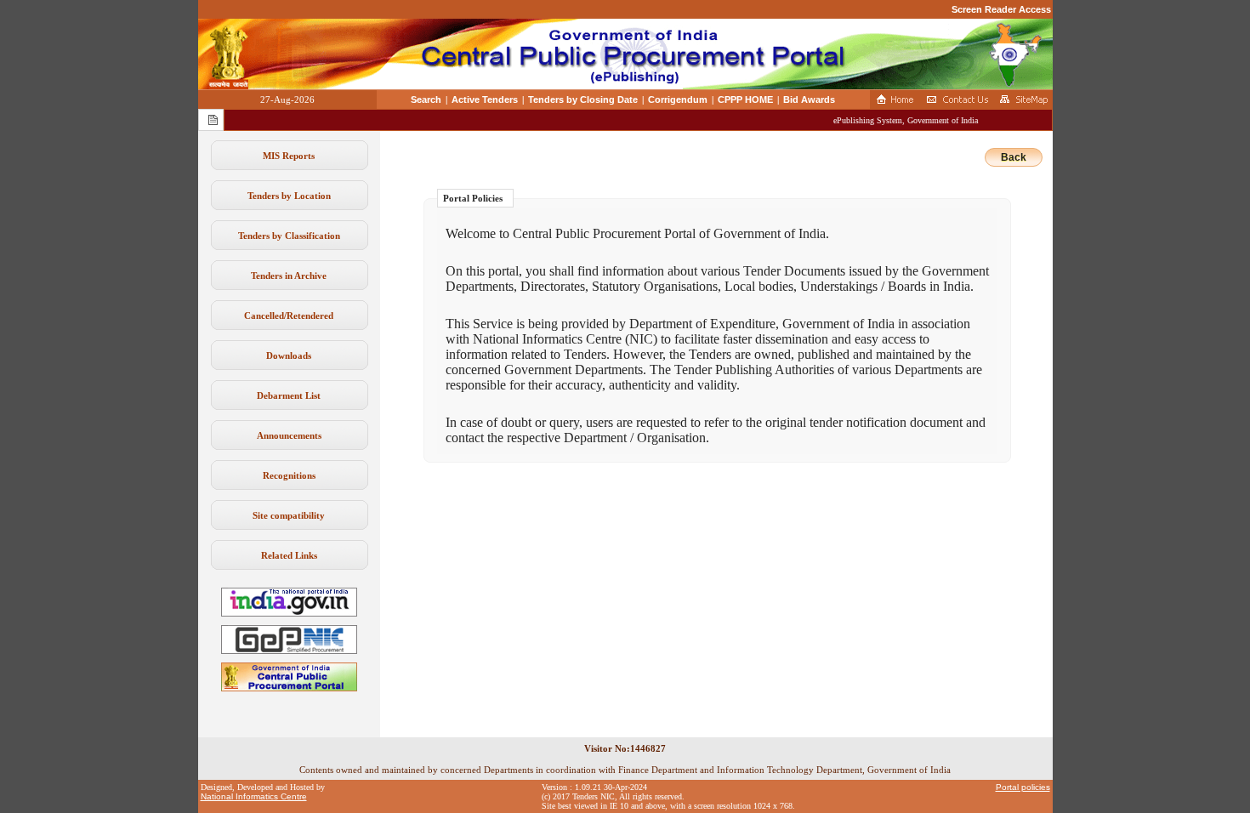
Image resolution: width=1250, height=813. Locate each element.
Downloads (288, 355)
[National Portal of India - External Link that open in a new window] (289, 613)
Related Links (289, 555)
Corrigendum (677, 99)
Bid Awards (809, 99)
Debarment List (289, 395)
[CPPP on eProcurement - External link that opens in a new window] (289, 688)
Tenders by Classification (289, 235)
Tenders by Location (289, 195)
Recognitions (289, 475)
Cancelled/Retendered (288, 315)
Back (1013, 157)
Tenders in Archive (289, 275)
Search (426, 99)
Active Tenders (485, 99)
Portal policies (1023, 787)
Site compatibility (289, 515)
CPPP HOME (745, 99)
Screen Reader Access (1001, 9)
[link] (289, 650)
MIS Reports (289, 156)
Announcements (289, 435)
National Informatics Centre (254, 796)
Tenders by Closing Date (583, 99)
